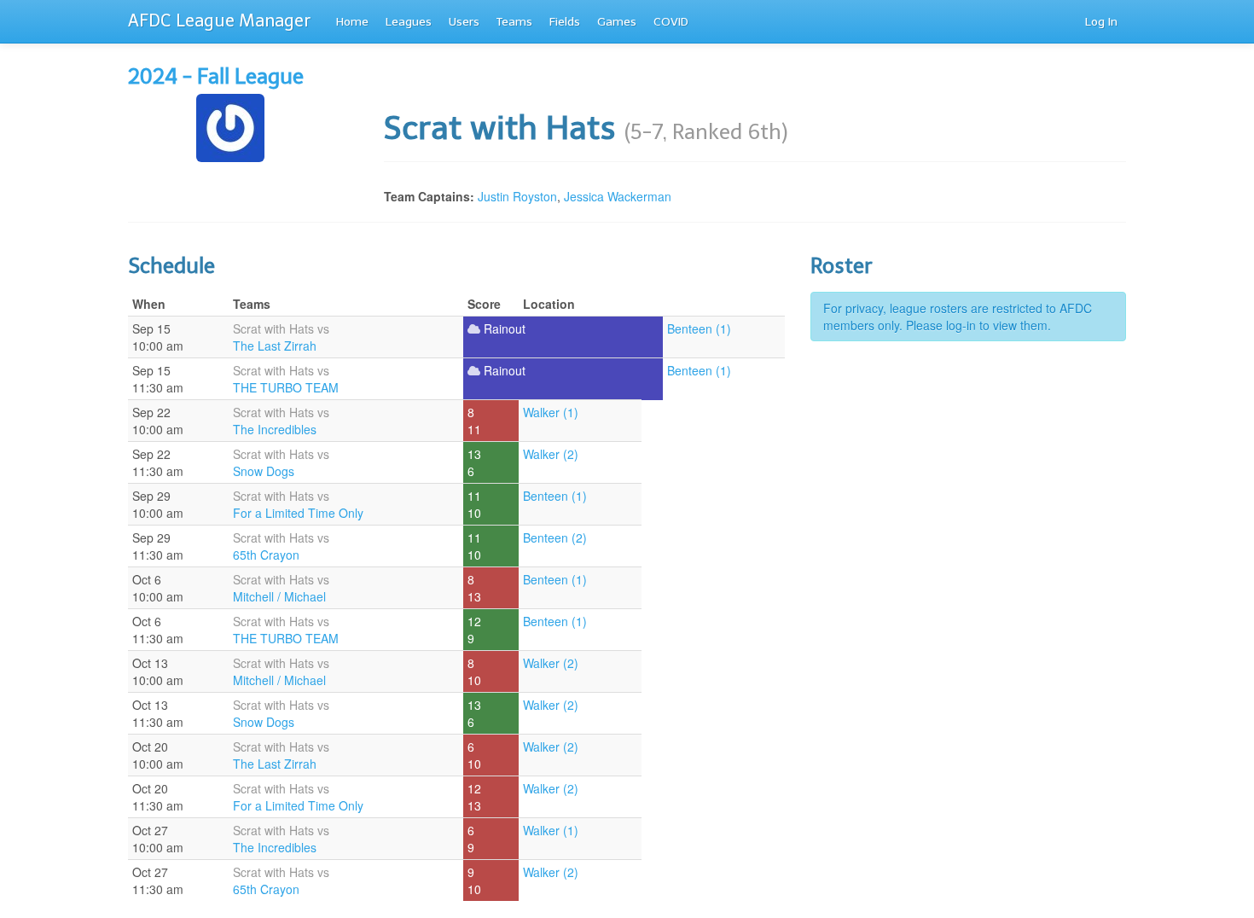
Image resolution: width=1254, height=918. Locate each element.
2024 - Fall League (216, 76)
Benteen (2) (555, 537)
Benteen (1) (699, 328)
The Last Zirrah (274, 345)
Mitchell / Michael (279, 596)
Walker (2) (550, 453)
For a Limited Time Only (298, 512)
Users (464, 22)
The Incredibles (274, 429)
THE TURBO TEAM (286, 387)
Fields (564, 22)
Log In (1101, 22)
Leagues (409, 22)
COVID (670, 22)
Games (616, 22)
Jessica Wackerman (617, 196)
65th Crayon (266, 554)
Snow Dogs (263, 470)
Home (352, 22)
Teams (514, 22)
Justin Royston (517, 196)
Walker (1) (550, 412)
